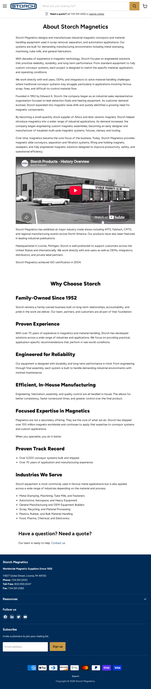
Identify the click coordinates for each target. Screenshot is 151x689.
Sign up (58, 646)
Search (75, 676)
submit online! (96, 14)
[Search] (134, 6)
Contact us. (58, 543)
